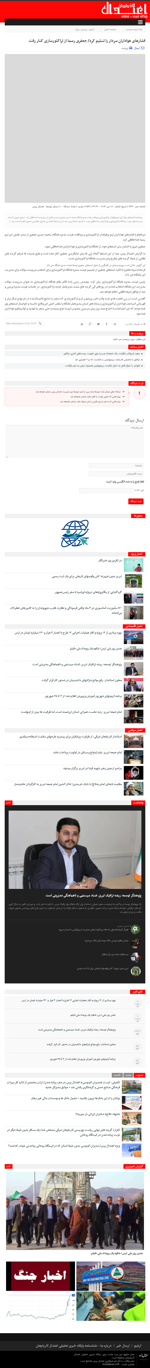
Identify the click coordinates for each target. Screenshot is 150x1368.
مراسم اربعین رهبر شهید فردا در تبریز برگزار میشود (92, 768)
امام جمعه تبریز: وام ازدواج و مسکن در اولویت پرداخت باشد (87, 752)
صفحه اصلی (110, 29)
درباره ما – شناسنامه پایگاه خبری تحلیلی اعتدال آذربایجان (74, 1346)
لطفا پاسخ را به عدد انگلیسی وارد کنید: (125, 482)
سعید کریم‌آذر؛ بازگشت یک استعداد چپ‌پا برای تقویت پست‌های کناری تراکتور (102, 353)
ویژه (77, 29)
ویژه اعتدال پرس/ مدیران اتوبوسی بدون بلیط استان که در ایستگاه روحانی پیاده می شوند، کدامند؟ (64, 1145)
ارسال (137, 48)
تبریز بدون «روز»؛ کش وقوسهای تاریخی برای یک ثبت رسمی (87, 576)
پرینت (125, 47)
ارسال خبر (122, 1346)
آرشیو (8, 803)
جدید (128, 1075)
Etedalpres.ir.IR (111, 1364)
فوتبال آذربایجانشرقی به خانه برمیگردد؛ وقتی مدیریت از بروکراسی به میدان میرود (93, 930)
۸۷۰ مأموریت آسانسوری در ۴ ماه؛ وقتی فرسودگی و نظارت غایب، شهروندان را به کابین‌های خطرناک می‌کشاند (66, 611)
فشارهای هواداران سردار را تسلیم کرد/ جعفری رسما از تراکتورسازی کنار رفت (87, 41)
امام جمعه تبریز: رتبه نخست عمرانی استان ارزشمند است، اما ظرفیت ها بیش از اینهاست (71, 712)
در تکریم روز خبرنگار (110, 560)
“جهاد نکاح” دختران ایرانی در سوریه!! (97, 1114)
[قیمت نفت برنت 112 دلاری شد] (40, 1306)
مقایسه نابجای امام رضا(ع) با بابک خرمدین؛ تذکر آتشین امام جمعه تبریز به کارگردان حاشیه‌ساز (68, 784)
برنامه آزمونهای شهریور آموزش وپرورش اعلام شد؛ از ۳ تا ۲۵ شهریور (83, 696)
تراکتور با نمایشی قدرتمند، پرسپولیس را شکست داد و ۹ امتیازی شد (108, 359)
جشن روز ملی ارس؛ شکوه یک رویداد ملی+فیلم (96, 648)
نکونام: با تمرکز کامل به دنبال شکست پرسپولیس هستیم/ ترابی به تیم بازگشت (103, 366)
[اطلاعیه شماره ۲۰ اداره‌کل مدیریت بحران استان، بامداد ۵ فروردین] (40, 1276)
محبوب (139, 1075)
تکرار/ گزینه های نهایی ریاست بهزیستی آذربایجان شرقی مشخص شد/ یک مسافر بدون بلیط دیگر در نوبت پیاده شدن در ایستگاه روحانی (63, 1132)
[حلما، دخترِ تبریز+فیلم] (110, 1306)
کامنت (117, 1075)
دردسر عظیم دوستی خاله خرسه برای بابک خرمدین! (106, 941)
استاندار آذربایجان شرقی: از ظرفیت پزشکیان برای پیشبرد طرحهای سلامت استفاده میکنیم (71, 736)
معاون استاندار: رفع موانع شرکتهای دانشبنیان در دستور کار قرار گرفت (82, 680)
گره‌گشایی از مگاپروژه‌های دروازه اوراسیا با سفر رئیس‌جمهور (88, 592)
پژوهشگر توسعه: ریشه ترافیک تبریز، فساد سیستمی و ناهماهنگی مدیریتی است (77, 664)
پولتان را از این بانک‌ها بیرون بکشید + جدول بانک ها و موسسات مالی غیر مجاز (75, 1098)
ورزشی (84, 29)
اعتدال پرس (38, 206)
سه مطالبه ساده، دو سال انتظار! (115, 954)
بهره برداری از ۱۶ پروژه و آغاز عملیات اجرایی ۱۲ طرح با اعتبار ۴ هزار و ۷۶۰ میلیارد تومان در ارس (68, 632)
